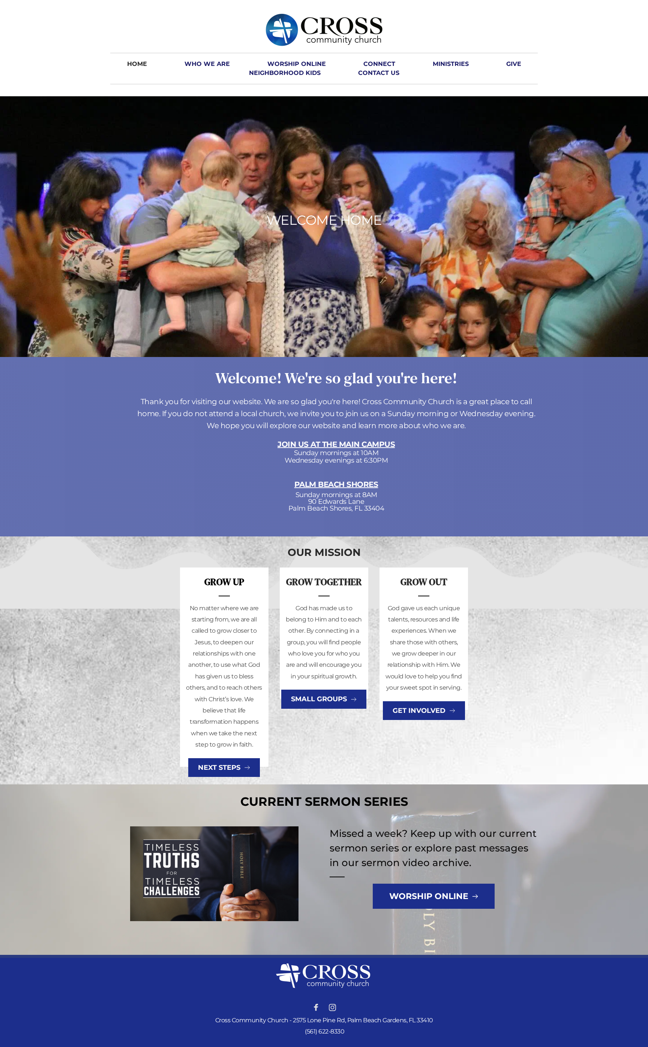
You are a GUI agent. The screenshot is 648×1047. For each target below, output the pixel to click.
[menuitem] (137, 64)
